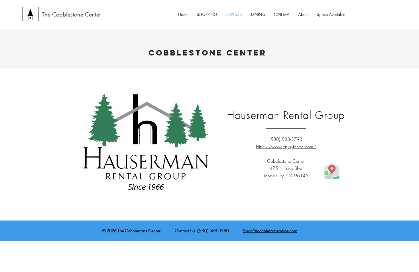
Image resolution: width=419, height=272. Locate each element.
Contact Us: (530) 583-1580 (203, 230)
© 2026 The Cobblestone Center (131, 230)
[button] (303, 14)
